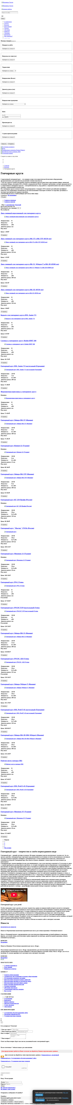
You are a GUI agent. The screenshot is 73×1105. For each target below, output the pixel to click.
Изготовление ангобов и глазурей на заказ (17, 981)
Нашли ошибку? (19, 1101)
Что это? (65, 1092)
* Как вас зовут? (6, 1029)
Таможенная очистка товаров (14, 989)
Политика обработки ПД (12, 1014)
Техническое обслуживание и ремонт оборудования (20, 976)
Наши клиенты (9, 1002)
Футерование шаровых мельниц (14, 978)
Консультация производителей (14, 984)
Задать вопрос (5, 1073)
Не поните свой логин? (8, 1089)
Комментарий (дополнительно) (11, 1098)
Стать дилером (9, 1005)
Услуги (6, 23)
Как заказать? (8, 36)
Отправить (11, 143)
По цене (3, 197)
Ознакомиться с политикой (50, 1055)
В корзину (4, 235)
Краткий (18, 205)
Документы (8, 1006)
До (3, 117)
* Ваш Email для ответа (8, 1031)
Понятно (39, 1095)
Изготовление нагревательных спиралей (17, 979)
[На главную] (7, 2)
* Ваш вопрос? (5, 1038)
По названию (12, 195)
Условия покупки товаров (12, 1016)
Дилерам (7, 33)
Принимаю (40, 1100)
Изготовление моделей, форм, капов (15, 983)
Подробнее (4, 942)
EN (2, 16)
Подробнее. (65, 1098)
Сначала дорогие (9, 202)
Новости (7, 31)
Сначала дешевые (10, 200)
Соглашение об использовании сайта (16, 1012)
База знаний (8, 26)
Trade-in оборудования (11, 975)
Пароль (3, 1084)
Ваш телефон (5, 1033)
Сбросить (3, 143)
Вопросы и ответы (10, 969)
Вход (2, 1086)
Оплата (6, 28)
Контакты (7, 34)
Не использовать (53, 1100)
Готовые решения (10, 986)
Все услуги (7, 991)
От (3, 115)
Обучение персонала (10, 987)
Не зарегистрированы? (8, 1087)
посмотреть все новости (8, 927)
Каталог (6, 25)
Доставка (7, 30)
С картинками (9, 205)
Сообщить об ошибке (7, 1101)
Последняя (7, 848)
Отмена (11, 1100)
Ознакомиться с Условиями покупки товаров (15, 1061)
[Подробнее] (21, 216)
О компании (8, 22)
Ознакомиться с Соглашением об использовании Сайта (18, 1058)
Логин (3, 1082)
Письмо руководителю (11, 1003)
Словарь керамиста (10, 965)
